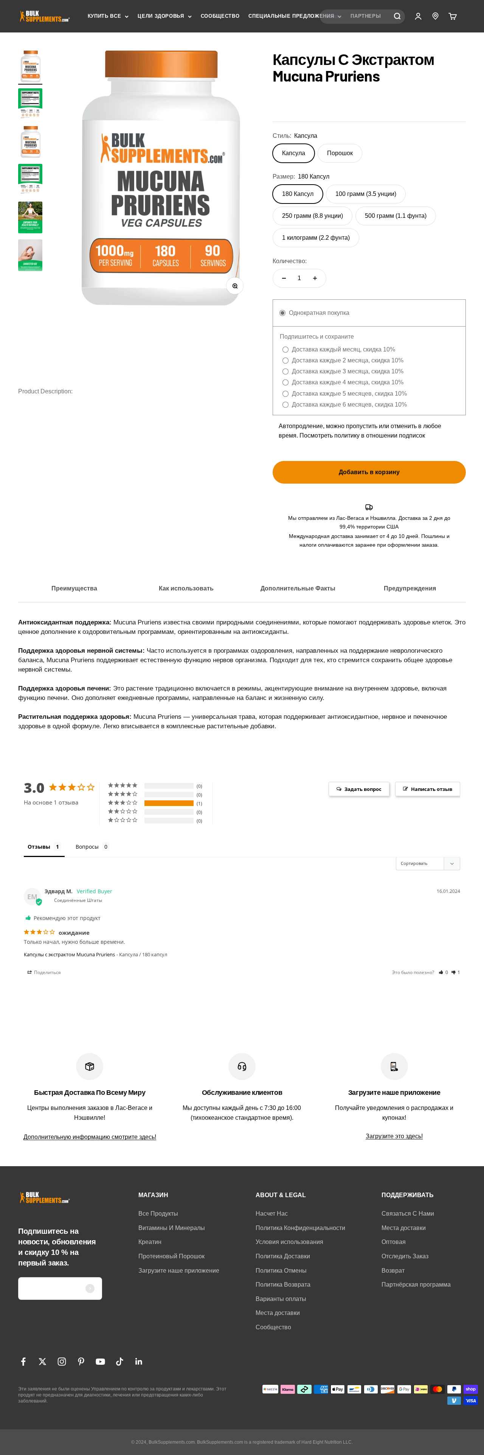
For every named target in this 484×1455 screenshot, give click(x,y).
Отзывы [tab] (39, 846)
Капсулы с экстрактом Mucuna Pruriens (69, 954)
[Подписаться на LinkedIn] (139, 1361)
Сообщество (273, 1327)
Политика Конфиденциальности (300, 1228)
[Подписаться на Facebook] (23, 1361)
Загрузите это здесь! (394, 1136)
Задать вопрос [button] (363, 789)
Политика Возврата (283, 1284)
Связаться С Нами (408, 1213)
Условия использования (289, 1242)
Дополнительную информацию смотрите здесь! (89, 1137)
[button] (443, 972)
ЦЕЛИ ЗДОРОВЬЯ (161, 16)
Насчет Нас (272, 1213)
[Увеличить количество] (315, 278)
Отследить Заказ (405, 1256)
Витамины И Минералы (171, 1228)
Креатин (149, 1242)
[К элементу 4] (30, 256)
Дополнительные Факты (298, 588)
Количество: (290, 261)
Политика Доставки (283, 1256)
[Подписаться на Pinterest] (81, 1361)
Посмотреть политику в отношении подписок (362, 435)
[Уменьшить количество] (284, 278)
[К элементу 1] (30, 68)
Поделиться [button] (47, 972)
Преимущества (74, 588)
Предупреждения (410, 588)
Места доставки (278, 1313)
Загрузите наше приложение (178, 1270)
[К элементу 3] (30, 219)
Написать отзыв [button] (431, 789)
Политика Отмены (281, 1270)
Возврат (393, 1270)
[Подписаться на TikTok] (120, 1361)
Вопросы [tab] (87, 846)
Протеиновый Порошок (171, 1256)
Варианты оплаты (281, 1299)
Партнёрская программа (416, 1284)
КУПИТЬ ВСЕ (104, 16)
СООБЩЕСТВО (220, 16)
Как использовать (186, 588)
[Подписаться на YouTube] (100, 1361)
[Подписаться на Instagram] (62, 1361)
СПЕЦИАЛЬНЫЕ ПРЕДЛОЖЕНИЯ (291, 16)
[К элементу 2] (30, 105)
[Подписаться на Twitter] (42, 1361)
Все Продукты (158, 1213)
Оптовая (394, 1242)
